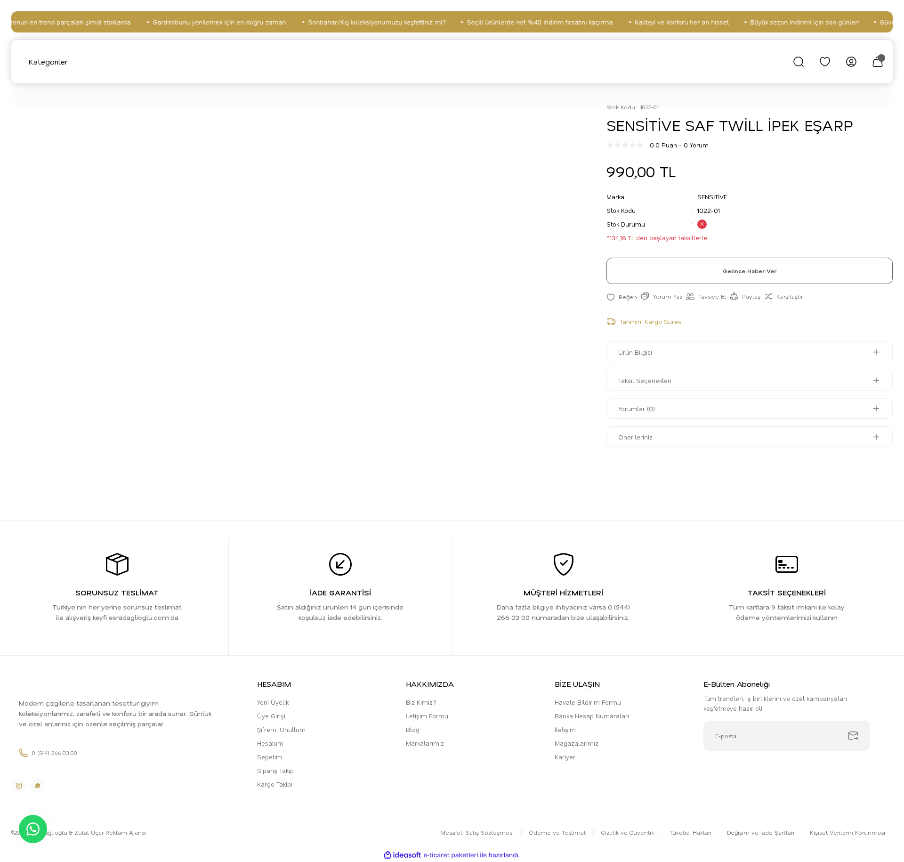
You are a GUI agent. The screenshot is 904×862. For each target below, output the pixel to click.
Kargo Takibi (274, 784)
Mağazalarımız (576, 743)
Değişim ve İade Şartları (760, 832)
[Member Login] (851, 61)
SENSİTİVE (712, 197)
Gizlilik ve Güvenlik (627, 832)
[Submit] (853, 736)
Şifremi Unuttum (281, 729)
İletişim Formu (427, 716)
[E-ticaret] (450, 855)
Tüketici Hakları (690, 832)
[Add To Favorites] (621, 296)
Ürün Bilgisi (635, 352)
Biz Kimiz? (421, 702)
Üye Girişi (271, 716)
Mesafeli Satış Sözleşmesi (477, 832)
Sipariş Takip (275, 770)
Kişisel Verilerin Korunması (847, 832)
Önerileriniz (635, 437)
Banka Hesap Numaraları (592, 716)
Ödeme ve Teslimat (557, 832)
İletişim (565, 729)
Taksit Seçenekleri (644, 380)
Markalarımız (425, 743)
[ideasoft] (402, 855)
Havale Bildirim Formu (588, 702)
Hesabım (270, 743)
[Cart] (877, 61)
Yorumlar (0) (636, 409)
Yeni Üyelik (273, 702)
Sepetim (269, 757)
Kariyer (565, 757)
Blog (413, 729)
